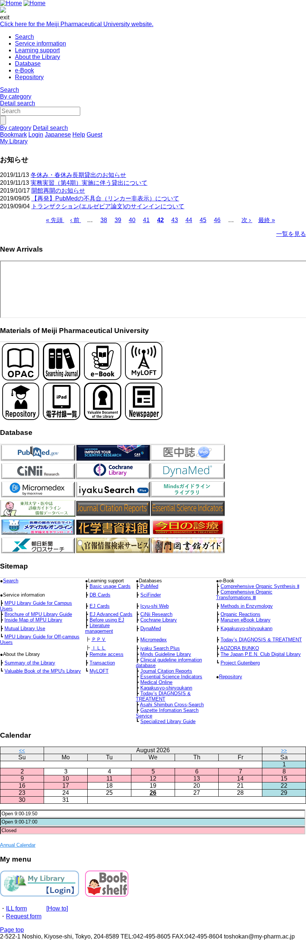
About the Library (37, 57)
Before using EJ (107, 620)
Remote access (107, 654)
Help (78, 134)
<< (22, 750)
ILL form (16, 908)
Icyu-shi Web (154, 606)
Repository (29, 77)
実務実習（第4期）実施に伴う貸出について (89, 183)
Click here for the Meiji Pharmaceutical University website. (76, 24)
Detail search (17, 103)
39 (118, 220)
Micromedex (153, 639)
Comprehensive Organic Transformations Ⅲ (244, 594)
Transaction (102, 663)
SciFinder (150, 595)
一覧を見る (291, 234)
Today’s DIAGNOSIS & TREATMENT (261, 639)
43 (174, 220)
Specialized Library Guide (168, 721)
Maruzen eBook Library (246, 620)
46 (217, 220)
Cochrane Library (158, 620)
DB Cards (100, 595)
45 (203, 220)
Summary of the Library (29, 663)
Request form (23, 916)
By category (15, 96)
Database (28, 63)
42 (160, 220)
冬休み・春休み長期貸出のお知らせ (78, 175)
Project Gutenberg (240, 663)
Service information (40, 43)
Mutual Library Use (24, 628)
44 (188, 220)
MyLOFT (99, 671)
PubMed (149, 586)
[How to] (57, 908)
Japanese (58, 134)
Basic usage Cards (110, 586)
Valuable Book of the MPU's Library (42, 671)
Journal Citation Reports (166, 671)
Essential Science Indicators (171, 676)
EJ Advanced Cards (111, 614)
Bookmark (13, 134)
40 (132, 220)
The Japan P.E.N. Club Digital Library (261, 654)
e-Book (24, 70)
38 (103, 220)
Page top (12, 930)
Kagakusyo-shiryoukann (246, 628)
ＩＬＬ (98, 648)
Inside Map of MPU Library (33, 620)
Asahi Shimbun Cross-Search (172, 704)
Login (35, 134)
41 (146, 220)
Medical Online (156, 682)
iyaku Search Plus (160, 648)
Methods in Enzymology (247, 606)
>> (284, 750)
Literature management (99, 628)
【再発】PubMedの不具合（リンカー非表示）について (105, 198)
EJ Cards (100, 606)
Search (24, 37)
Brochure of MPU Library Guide (38, 614)
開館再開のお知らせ (58, 190)
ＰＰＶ (98, 639)
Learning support (37, 50)
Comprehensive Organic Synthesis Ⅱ (260, 586)
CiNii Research (156, 614)
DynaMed (150, 628)
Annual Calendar (17, 845)
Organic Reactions (240, 614)
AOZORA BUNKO (239, 648)
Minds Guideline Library (165, 654)
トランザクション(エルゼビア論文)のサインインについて (107, 206)
